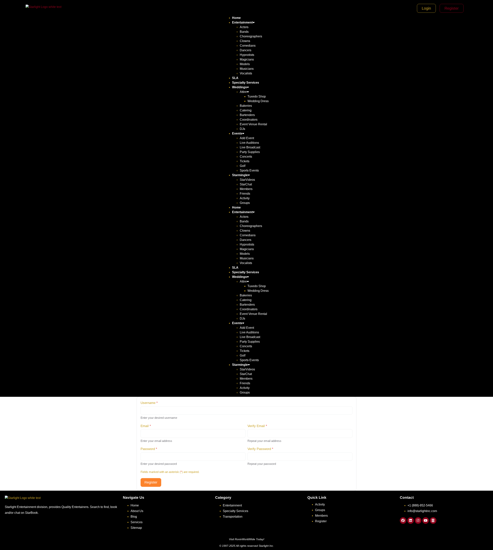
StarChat (246, 184)
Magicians (247, 59)
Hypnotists (247, 54)
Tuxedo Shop (256, 96)
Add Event (247, 138)
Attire (243, 91)
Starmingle (240, 175)
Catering (246, 110)
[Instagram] (418, 520)
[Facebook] (403, 520)
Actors (244, 27)
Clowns (245, 41)
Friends (245, 193)
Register (150, 482)
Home (236, 17)
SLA (235, 78)
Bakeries (246, 105)
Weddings (239, 87)
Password (149, 449)
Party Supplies (250, 152)
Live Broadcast (250, 147)
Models (245, 64)
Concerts (246, 156)
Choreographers (251, 36)
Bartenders (247, 115)
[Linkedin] (410, 520)
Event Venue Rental (253, 124)
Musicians (247, 68)
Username (149, 403)
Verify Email (257, 426)
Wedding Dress (258, 101)
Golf (242, 165)
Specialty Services (245, 82)
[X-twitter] (433, 520)
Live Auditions (249, 142)
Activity (245, 198)
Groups (245, 202)
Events (237, 133)
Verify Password (260, 449)
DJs (242, 128)
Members (246, 189)
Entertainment (242, 22)
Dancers (245, 50)
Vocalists (246, 73)
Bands (244, 31)
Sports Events (249, 170)
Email (146, 426)
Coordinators (248, 119)
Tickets (244, 161)
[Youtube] (425, 520)
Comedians (248, 45)
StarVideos (247, 179)
